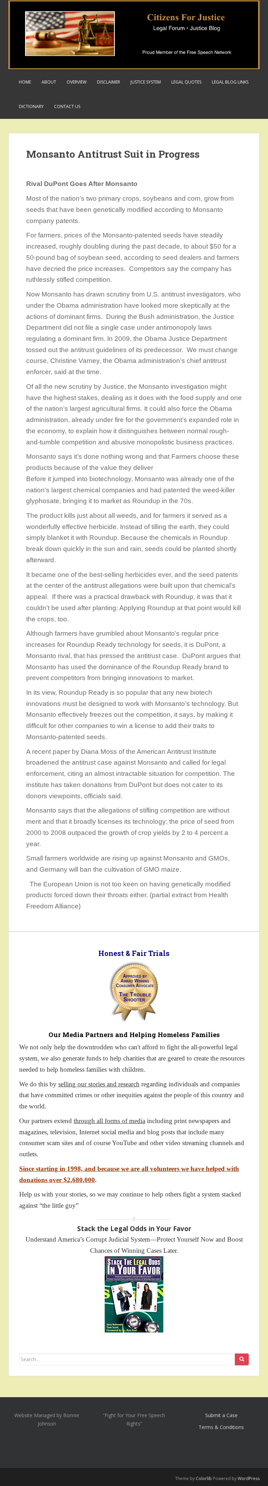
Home (25, 82)
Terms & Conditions (221, 1427)
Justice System (146, 82)
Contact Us (67, 106)
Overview (77, 82)
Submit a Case (221, 1415)
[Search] (242, 1359)
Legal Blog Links (230, 82)
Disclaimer (108, 82)
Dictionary (31, 106)
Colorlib (204, 1478)
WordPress (249, 1478)
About (49, 82)
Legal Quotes (186, 82)
